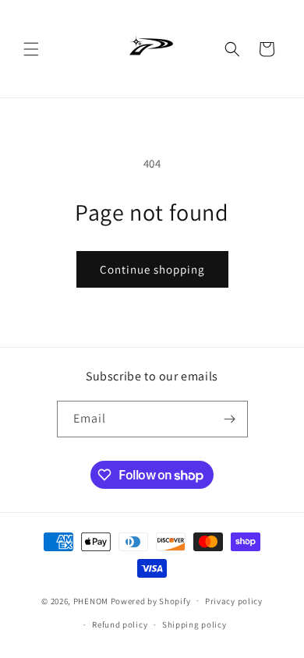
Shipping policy (194, 624)
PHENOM (90, 600)
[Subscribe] (230, 419)
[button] (31, 49)
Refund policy (119, 624)
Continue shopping (152, 269)
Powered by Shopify (151, 600)
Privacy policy (234, 601)
